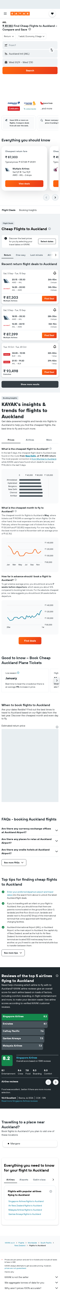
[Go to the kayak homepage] (20, 13)
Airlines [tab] (30, 439)
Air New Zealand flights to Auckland (25, 1205)
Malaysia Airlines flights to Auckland (25, 1209)
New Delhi (30, 455)
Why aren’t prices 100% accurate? (23, 1288)
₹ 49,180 (7, 26)
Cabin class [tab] (39, 1179)
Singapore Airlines (26, 1057)
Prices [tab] (11, 439)
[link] (30, 640)
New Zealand (19, 1245)
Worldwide (32, 1243)
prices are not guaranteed (15, 1268)
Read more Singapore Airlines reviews (20, 1101)
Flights (21, 1243)
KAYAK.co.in (10, 1243)
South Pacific (46, 1243)
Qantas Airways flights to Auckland (24, 1214)
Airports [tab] (24, 1179)
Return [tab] (7, 255)
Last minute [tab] (36, 255)
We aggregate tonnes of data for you (24, 1282)
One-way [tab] (20, 255)
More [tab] (49, 439)
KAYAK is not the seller (16, 1277)
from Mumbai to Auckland (44, 459)
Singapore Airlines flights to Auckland (26, 1201)
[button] (5, 13)
